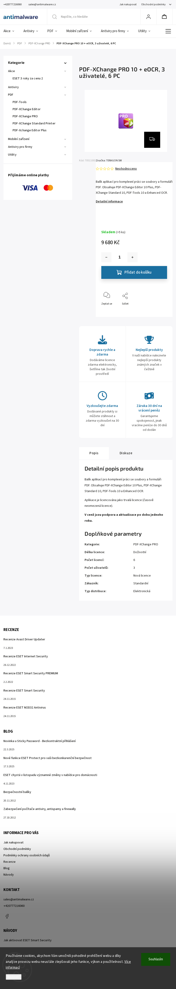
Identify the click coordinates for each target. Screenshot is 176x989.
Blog (6, 868)
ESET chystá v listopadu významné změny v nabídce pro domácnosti (50, 775)
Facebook (6, 916)
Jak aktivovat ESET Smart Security (27, 940)
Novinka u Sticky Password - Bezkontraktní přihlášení (39, 741)
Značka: (109, 160)
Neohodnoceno (126, 168)
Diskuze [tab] (126, 453)
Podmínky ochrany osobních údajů (26, 855)
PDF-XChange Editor (27, 109)
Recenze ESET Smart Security (24, 690)
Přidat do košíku (137, 272)
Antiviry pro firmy (20, 147)
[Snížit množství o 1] (106, 257)
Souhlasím (155, 959)
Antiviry (13, 87)
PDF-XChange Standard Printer (34, 123)
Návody (8, 874)
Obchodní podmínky (153, 4)
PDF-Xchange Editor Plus (30, 130)
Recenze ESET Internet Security (25, 656)
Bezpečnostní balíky (17, 792)
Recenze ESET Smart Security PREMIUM (30, 673)
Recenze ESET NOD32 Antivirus (24, 707)
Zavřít (159, 311)
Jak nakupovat (128, 4)
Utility (12, 154)
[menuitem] (11, 31)
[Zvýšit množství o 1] (132, 257)
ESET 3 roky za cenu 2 (28, 78)
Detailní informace (109, 201)
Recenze (9, 862)
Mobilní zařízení (19, 139)
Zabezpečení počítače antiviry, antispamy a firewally (39, 809)
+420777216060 (14, 906)
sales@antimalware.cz (18, 899)
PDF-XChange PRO (25, 116)
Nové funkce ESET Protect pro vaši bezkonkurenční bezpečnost (47, 758)
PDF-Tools (20, 102)
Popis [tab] (94, 453)
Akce (11, 71)
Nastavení (14, 977)
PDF (10, 94)
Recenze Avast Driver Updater (24, 639)
